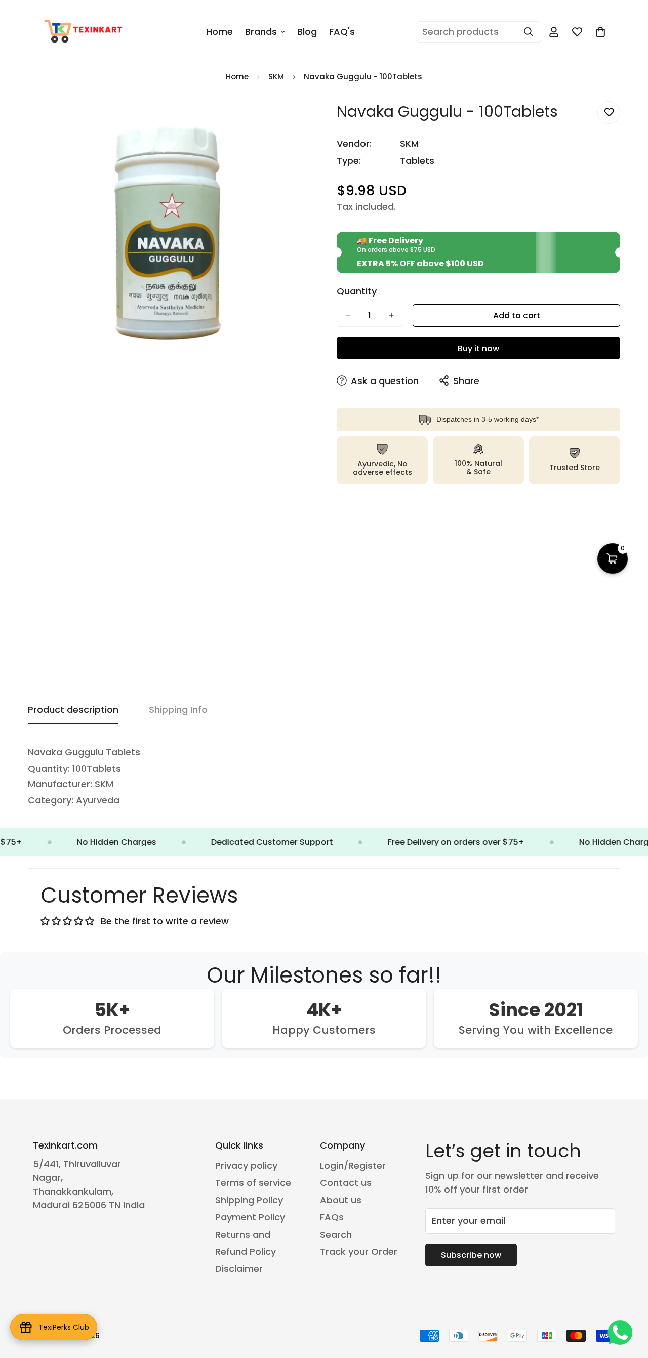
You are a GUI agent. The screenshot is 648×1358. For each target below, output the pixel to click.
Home (219, 31)
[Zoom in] (302, 120)
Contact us (346, 1182)
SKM (276, 76)
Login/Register (353, 1165)
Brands (261, 31)
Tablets (417, 160)
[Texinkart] (85, 32)
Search (336, 1234)
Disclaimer (239, 1268)
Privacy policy (246, 1165)
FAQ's (342, 31)
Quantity (357, 291)
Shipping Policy (249, 1200)
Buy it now (478, 348)
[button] (600, 32)
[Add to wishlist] (608, 112)
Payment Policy (250, 1217)
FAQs (332, 1217)
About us (340, 1200)
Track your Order (358, 1251)
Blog (307, 31)
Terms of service (253, 1182)
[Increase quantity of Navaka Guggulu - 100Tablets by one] (391, 315)
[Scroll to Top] (628, 1302)
